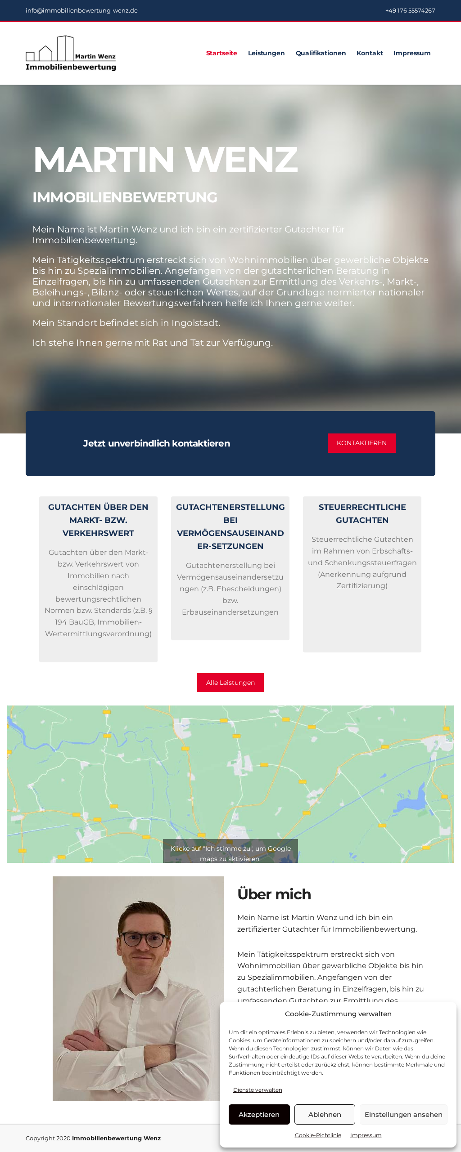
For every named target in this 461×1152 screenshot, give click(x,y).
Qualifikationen (321, 53)
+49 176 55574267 (410, 10)
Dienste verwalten (257, 1089)
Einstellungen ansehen (404, 1114)
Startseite (222, 53)
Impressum (366, 1135)
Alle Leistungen (230, 683)
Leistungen (266, 53)
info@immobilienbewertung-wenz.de (82, 10)
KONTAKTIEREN (362, 443)
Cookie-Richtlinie (318, 1135)
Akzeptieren (259, 1114)
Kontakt (370, 53)
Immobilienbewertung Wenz (116, 1138)
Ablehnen (324, 1114)
